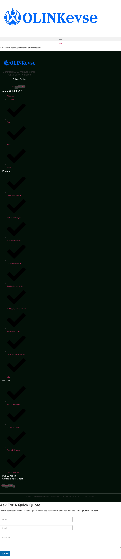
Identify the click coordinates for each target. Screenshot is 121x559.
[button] (60, 39)
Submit (5, 553)
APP (60, 43)
